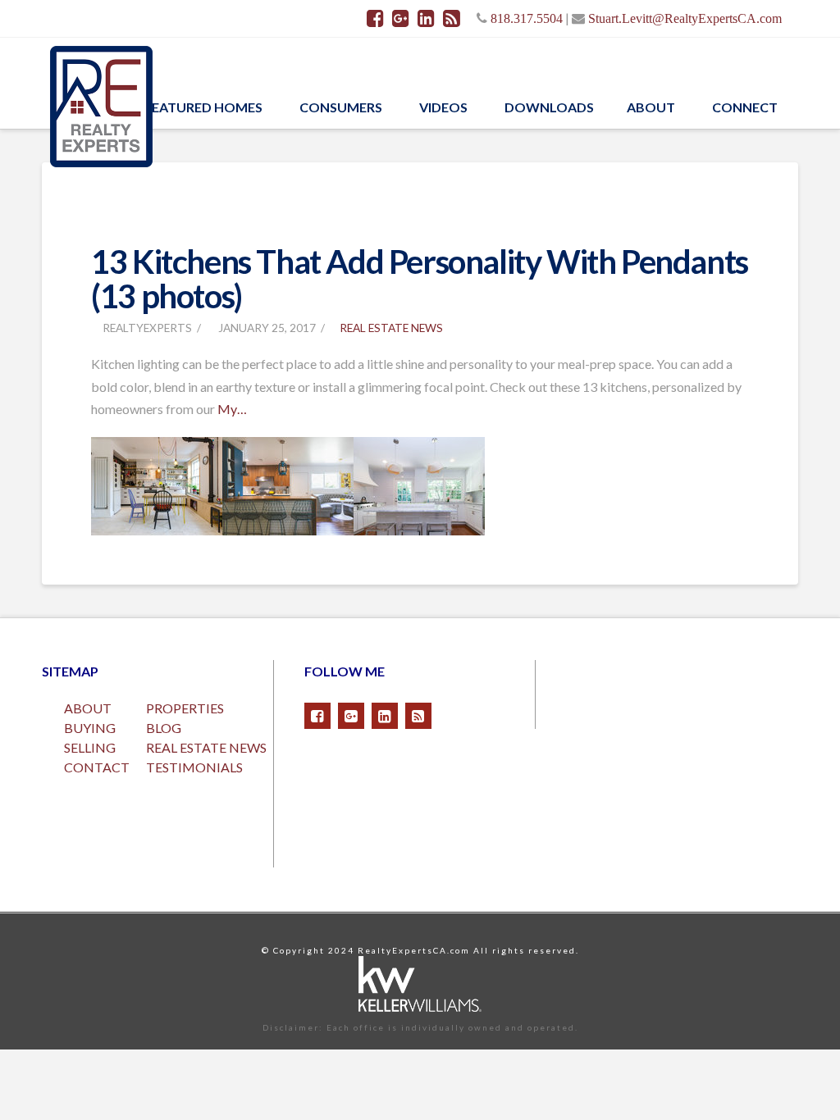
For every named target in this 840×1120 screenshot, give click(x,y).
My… (232, 409)
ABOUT (88, 708)
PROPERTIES (185, 708)
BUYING (90, 727)
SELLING (90, 747)
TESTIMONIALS (194, 767)
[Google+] (400, 18)
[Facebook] (375, 18)
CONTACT (97, 767)
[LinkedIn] (426, 18)
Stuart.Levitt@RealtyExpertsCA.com (685, 18)
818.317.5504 (527, 18)
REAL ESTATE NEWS (206, 747)
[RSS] (451, 18)
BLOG (163, 727)
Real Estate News (391, 328)
